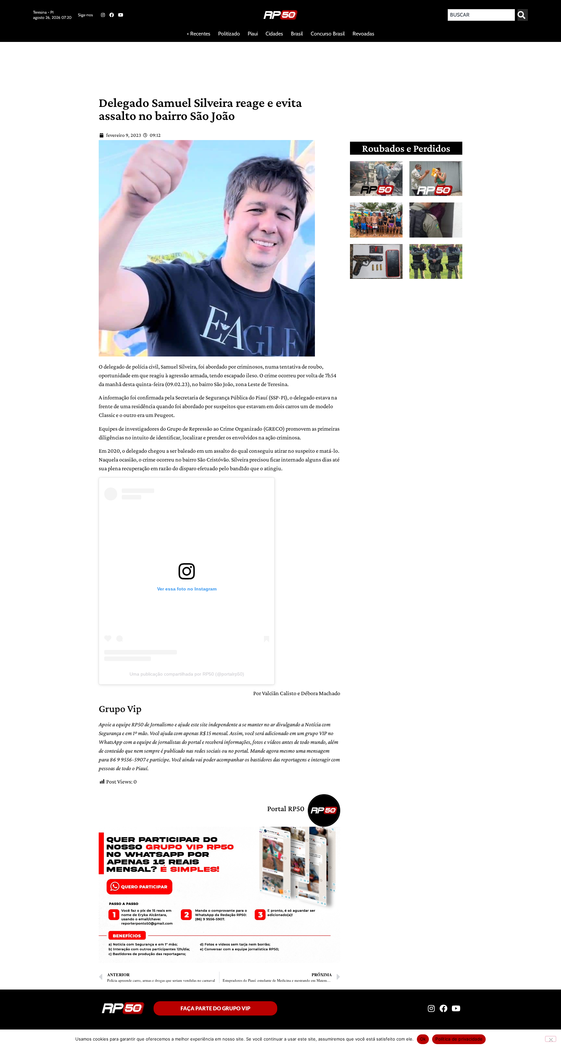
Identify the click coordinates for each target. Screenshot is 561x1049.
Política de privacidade (458, 1039)
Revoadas (363, 34)
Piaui (253, 34)
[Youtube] (120, 15)
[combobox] (481, 15)
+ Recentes (198, 34)
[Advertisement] (157, 63)
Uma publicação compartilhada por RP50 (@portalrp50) (187, 674)
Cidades (274, 34)
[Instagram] (102, 15)
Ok (423, 1039)
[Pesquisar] (522, 15)
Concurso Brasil (328, 34)
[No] (550, 1039)
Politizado (229, 34)
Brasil (297, 34)
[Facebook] (111, 15)
